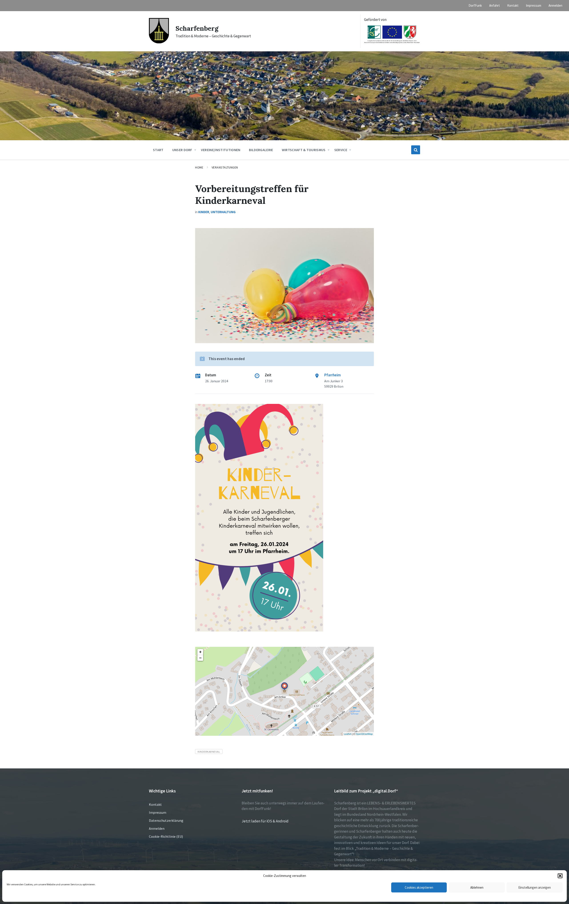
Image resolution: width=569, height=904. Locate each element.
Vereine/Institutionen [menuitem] (220, 150)
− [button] (200, 657)
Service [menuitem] (340, 150)
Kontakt (155, 804)
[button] (560, 876)
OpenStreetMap (364, 734)
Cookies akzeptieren (419, 887)
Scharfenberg (197, 28)
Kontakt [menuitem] (513, 5)
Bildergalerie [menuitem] (261, 150)
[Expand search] (415, 149)
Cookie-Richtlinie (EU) (166, 836)
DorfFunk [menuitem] (475, 5)
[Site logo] (159, 42)
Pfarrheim (332, 375)
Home (199, 167)
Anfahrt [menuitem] (494, 5)
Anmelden (156, 828)
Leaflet (347, 734)
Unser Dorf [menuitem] (182, 150)
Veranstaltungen (225, 167)
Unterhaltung (223, 212)
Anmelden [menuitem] (555, 5)
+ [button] (200, 651)
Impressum (157, 812)
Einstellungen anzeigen (534, 887)
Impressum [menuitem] (533, 5)
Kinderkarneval (209, 751)
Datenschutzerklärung (166, 820)
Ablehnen (476, 887)
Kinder (203, 212)
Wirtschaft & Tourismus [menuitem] (304, 150)
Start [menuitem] (158, 150)
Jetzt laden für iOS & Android (265, 821)
